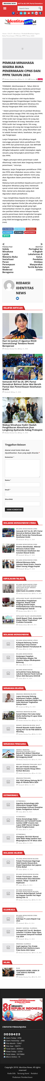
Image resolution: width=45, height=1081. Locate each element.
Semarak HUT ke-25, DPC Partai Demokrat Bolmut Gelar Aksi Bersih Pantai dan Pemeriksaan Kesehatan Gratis (21, 385)
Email (7, 490)
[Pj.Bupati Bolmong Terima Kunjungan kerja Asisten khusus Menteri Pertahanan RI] (8, 644)
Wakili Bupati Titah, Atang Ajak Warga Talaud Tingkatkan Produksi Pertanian (29, 620)
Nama (8, 480)
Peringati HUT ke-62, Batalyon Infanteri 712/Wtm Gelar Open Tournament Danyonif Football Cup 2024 (29, 933)
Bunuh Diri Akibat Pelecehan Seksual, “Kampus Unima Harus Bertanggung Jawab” (29, 755)
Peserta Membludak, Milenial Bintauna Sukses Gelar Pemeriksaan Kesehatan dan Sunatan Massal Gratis (28, 550)
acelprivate (22, 707)
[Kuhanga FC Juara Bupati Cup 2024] (8, 919)
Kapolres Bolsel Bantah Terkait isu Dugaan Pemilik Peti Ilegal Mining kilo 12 (29, 895)
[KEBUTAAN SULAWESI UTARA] (8, 588)
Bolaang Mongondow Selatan (27, 858)
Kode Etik (11, 1073)
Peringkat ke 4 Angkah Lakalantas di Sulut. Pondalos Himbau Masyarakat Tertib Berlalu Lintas (35, 258)
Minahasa (17, 34)
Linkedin (8, 232)
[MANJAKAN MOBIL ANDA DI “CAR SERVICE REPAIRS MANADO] (8, 972)
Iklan (18, 968)
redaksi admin (23, 611)
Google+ (31, 229)
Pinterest (31, 232)
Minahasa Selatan (30, 694)
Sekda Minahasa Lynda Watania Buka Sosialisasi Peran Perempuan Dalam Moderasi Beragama (10, 260)
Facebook (9, 229)
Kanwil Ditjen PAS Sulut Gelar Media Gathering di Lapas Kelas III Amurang (29, 716)
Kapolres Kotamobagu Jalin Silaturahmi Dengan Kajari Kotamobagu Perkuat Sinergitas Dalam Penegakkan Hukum (29, 806)
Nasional (26, 928)
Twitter (20, 229)
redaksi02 (8, 392)
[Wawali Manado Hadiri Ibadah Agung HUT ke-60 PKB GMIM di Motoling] (8, 729)
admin (21, 649)
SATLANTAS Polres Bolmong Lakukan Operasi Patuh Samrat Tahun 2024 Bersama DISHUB (29, 674)
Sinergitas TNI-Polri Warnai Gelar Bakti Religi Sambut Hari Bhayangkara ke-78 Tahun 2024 (29, 838)
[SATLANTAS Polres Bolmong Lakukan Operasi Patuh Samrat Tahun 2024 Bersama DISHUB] (8, 673)
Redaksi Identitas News (11, 79)
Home (4, 34)
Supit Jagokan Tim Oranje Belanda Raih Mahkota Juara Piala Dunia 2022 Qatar (28, 948)
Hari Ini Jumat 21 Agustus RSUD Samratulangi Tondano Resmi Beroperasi (19, 343)
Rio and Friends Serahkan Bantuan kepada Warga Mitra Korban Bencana (28, 769)
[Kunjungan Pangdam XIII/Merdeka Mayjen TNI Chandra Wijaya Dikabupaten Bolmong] (8, 657)
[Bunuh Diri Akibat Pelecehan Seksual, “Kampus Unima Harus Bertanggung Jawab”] (8, 753)
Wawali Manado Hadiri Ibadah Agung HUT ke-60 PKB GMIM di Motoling (29, 729)
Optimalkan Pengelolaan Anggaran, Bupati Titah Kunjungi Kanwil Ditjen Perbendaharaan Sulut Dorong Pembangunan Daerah (28, 604)
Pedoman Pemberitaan (22, 1077)
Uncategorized (35, 598)
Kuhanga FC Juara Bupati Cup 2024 (28, 920)
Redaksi (34, 1073)
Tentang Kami (23, 1073)
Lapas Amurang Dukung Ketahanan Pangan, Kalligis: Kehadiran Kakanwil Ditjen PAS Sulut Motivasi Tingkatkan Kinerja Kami (29, 700)
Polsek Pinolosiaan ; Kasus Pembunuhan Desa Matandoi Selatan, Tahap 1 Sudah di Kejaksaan (28, 879)
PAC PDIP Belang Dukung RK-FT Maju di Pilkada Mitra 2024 (29, 781)
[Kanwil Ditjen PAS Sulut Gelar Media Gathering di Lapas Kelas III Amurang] (8, 715)
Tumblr (19, 232)
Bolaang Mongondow (24, 640)
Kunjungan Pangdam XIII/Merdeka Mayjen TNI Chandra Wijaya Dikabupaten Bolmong (28, 659)
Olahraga (20, 917)
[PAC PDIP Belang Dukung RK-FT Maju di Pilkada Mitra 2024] (8, 781)
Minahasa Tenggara (23, 751)
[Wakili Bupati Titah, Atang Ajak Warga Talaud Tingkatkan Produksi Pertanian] (8, 619)
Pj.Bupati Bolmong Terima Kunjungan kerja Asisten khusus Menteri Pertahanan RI (28, 644)
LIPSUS (35, 640)
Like (41, 79)
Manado (33, 587)
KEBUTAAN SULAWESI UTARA (28, 591)
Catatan (19, 586)
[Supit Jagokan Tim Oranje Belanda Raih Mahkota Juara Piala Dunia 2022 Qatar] (8, 947)
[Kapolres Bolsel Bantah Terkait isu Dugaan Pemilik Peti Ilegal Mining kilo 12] (8, 893)
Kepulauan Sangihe (29, 586)
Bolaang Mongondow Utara (26, 529)
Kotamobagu (21, 801)
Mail (7, 236)
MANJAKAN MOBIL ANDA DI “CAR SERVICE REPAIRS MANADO (27, 972)
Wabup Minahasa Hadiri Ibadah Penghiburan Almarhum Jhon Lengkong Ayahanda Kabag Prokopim (22, 427)
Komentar (9, 457)
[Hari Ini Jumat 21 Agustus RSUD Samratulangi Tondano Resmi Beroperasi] (22, 326)
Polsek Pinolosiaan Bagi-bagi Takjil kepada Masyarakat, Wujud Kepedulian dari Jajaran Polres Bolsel (28, 864)
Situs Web (9, 499)
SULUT (10, 34)
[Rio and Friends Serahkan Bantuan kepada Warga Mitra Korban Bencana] (8, 768)
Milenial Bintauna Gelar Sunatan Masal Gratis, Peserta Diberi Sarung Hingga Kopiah (28, 564)
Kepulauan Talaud (22, 587)
